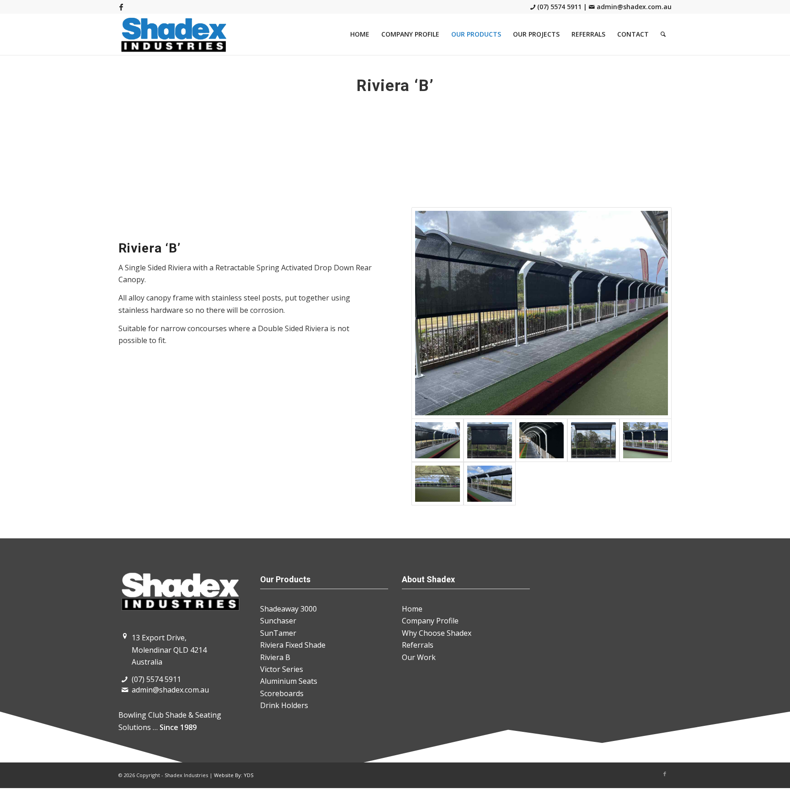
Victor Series (281, 669)
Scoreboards (282, 693)
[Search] (663, 34)
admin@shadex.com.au (633, 6)
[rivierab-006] (490, 440)
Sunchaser (278, 621)
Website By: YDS (233, 775)
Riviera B (275, 657)
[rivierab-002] (490, 483)
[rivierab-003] (437, 483)
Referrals (417, 645)
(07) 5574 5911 (559, 6)
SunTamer (278, 633)
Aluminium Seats (288, 681)
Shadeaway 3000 (288, 609)
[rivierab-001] (541, 313)
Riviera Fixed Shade (293, 645)
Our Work (419, 657)
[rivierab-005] (542, 440)
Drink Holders (284, 705)
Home (412, 609)
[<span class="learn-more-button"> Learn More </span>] (645, 440)
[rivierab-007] (593, 440)
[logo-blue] (174, 34)
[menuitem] (359, 34)
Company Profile (430, 621)
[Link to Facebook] (121, 7)
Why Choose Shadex (436, 633)
